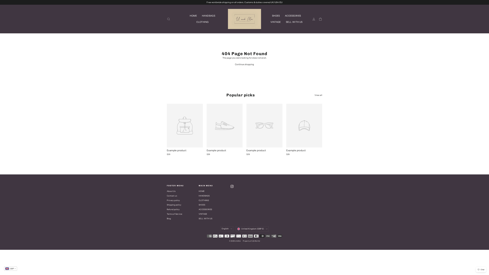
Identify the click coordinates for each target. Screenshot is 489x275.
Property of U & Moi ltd (251, 241)
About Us (171, 191)
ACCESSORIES (293, 15)
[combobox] (10, 269)
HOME (193, 15)
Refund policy (173, 209)
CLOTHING (202, 22)
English (225, 229)
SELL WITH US (294, 22)
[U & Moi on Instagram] (232, 186)
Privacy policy (173, 200)
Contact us (172, 196)
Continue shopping (244, 64)
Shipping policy (174, 205)
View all (318, 95)
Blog (169, 218)
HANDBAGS (208, 15)
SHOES (276, 15)
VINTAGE (275, 22)
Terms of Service (174, 214)
